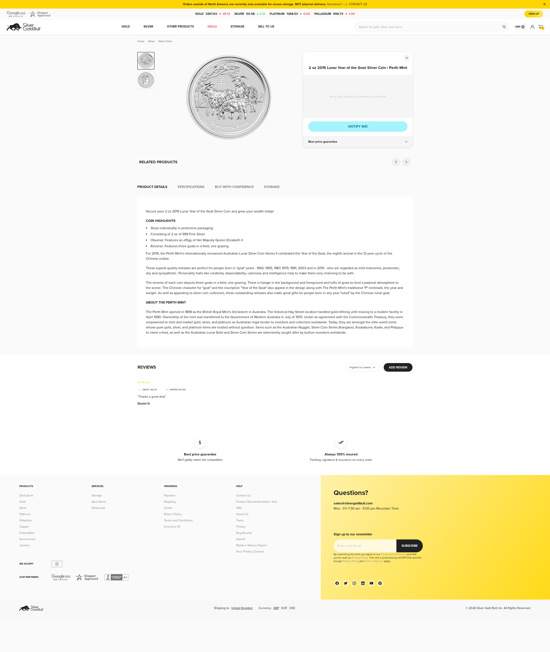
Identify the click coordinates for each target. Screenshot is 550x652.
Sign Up (534, 13)
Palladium (334, 14)
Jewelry (24, 545)
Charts (168, 508)
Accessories (27, 539)
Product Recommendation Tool (256, 502)
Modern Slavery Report (251, 545)
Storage (97, 495)
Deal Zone (26, 495)
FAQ (239, 508)
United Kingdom (242, 608)
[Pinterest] (380, 583)
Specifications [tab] (191, 187)
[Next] (293, 97)
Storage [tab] (272, 187)
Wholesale (98, 508)
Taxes (240, 520)
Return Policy (173, 514)
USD (292, 608)
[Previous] (164, 97)
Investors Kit (172, 526)
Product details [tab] (152, 187)
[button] (358, 142)
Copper (24, 526)
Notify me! (358, 126)
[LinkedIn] (362, 583)
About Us (242, 514)
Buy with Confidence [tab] (234, 187)
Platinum (290, 14)
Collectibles (27, 533)
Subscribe (410, 546)
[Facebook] (337, 583)
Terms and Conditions (178, 520)
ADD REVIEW (398, 367)
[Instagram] (354, 583)
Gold (212, 14)
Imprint (240, 539)
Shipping (170, 502)
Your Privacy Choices (250, 551)
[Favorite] (406, 58)
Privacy (241, 526)
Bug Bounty (244, 533)
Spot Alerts (99, 502)
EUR (284, 608)
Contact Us (243, 495)
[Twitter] (345, 583)
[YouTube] (371, 583)
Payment (169, 495)
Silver (249, 14)
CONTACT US (358, 4)
